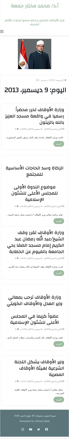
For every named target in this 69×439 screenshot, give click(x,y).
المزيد (59, 143)
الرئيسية (60, 80)
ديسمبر (43, 80)
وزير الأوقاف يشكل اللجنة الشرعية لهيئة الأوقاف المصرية (39, 368)
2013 (51, 80)
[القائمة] (2, 31)
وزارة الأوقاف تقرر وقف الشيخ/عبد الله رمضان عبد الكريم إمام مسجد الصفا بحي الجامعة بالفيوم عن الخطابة (35, 242)
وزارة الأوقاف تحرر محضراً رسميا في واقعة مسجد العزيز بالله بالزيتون (34, 116)
